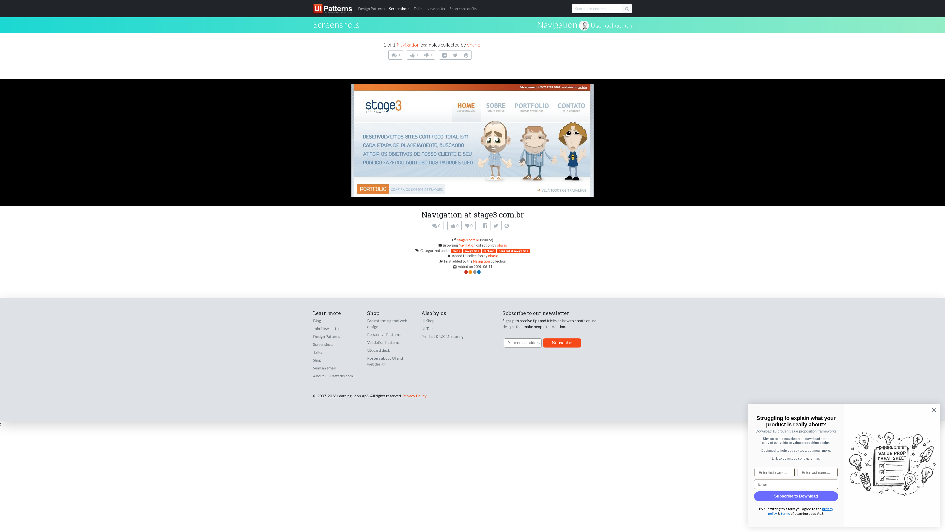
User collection (611, 25)
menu (456, 250)
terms (785, 513)
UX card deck (378, 350)
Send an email (324, 368)
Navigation (557, 24)
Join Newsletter (326, 328)
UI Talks (428, 328)
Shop (317, 360)
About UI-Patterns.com (333, 375)
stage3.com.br (468, 240)
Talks (418, 8)
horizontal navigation (513, 250)
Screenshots (399, 8)
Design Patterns (326, 336)
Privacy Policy (414, 395)
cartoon (488, 250)
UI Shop (428, 320)
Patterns (371, 8)
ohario (473, 45)
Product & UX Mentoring (442, 336)
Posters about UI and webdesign (385, 361)
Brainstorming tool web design (387, 323)
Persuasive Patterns (384, 334)
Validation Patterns (383, 342)
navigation (471, 250)
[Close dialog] (933, 410)
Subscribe (562, 342)
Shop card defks (463, 8)
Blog (317, 320)
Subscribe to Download (796, 496)
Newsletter (436, 8)
